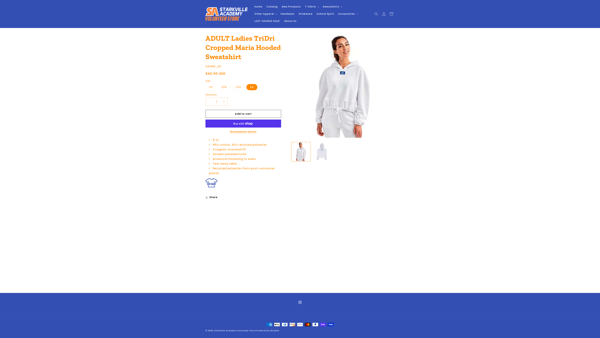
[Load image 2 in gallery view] (321, 151)
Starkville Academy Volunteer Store (235, 330)
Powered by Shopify (267, 330)
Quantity (211, 94)
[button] (312, 6)
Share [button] (213, 197)
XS (212, 87)
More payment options (243, 131)
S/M (225, 87)
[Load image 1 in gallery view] (300, 151)
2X (252, 87)
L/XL (240, 87)
